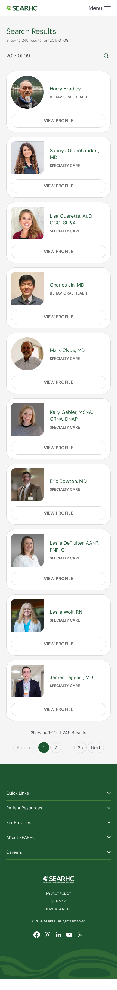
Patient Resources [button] (24, 808)
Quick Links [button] (17, 793)
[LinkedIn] (58, 934)
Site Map (58, 901)
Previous (25, 748)
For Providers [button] (19, 823)
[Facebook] (36, 934)
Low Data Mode (58, 909)
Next (95, 748)
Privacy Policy (58, 893)
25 (80, 748)
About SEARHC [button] (20, 837)
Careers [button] (14, 852)
